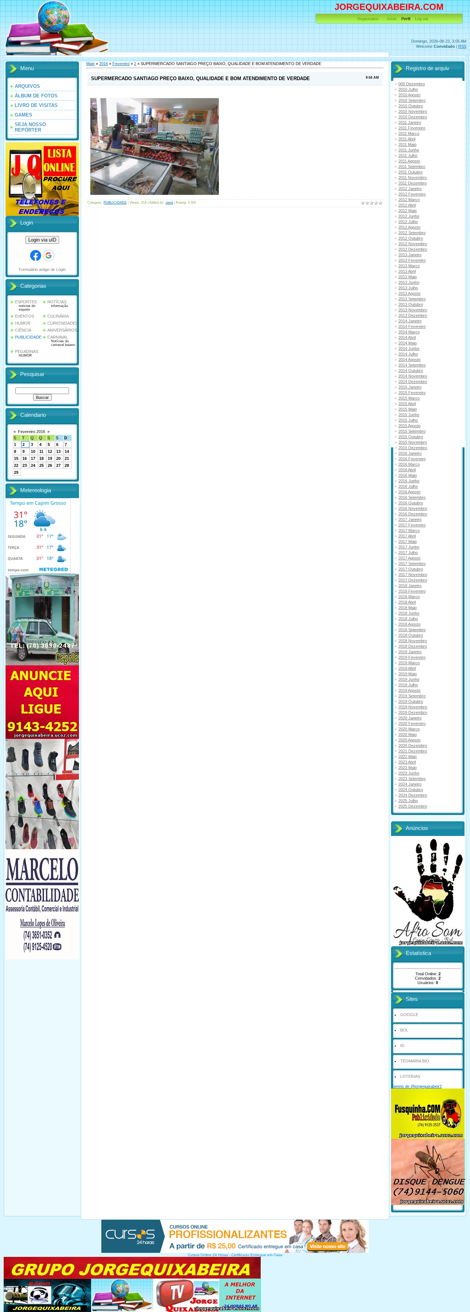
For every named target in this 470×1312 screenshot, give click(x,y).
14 (67, 451)
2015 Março (409, 398)
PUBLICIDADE (28, 337)
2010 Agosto (409, 95)
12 (50, 451)
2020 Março (409, 729)
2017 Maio (407, 541)
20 (58, 458)
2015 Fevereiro (412, 392)
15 (16, 458)
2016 (103, 63)
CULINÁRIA (58, 316)
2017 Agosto (409, 558)
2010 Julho (408, 89)
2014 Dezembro (412, 381)
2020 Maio (407, 734)
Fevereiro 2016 (31, 431)
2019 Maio (407, 674)
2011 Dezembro (412, 183)
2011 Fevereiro (411, 128)
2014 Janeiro (410, 321)
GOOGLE (409, 1014)
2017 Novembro (412, 574)
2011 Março (408, 133)
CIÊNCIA (23, 330)
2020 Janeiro (410, 718)
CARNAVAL (57, 337)
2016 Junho (408, 481)
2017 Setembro (412, 563)
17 (33, 458)
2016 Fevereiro (412, 459)
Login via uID (42, 240)
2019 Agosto (409, 690)
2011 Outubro (410, 172)
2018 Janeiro (410, 585)
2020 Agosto (409, 740)
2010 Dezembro (412, 117)
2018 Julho (408, 618)
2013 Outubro (410, 304)
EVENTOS (24, 316)
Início (392, 19)
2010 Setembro (412, 100)
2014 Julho (408, 354)
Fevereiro (121, 63)
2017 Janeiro (410, 519)
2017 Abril (407, 536)
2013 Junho (408, 282)
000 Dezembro (411, 84)
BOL (404, 1030)
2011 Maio (407, 144)
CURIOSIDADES (62, 323)
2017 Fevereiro (412, 525)
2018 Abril (407, 602)
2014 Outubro (410, 370)
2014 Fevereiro (412, 326)
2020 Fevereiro (412, 723)
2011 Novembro (412, 177)
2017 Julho (408, 552)
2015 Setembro (412, 431)
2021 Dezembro (412, 751)
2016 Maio (407, 475)
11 (41, 451)
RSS (462, 46)
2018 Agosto (409, 624)
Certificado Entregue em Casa (256, 1255)
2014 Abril (407, 337)
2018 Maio (407, 607)
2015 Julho (408, 420)
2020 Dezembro (412, 745)
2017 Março (409, 530)
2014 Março (409, 332)
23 (24, 465)
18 (41, 458)
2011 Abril (406, 139)
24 (33, 465)
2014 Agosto (409, 359)
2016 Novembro (412, 508)
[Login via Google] (48, 255)
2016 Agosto (409, 492)
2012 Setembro (412, 232)
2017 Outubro (410, 569)
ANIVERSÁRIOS (62, 330)
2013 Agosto (409, 293)
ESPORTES (26, 302)
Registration (368, 19)
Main (90, 63)
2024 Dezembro (412, 795)
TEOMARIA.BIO (414, 1061)
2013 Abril (407, 271)
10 (33, 451)
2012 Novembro (412, 244)
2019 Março (409, 663)
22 (16, 465)
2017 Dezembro (412, 580)
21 (67, 458)
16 (24, 458)
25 (41, 465)
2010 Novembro (412, 111)
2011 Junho (408, 150)
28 (67, 465)
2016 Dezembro (412, 514)
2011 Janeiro (409, 122)
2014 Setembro (412, 365)
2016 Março (409, 464)
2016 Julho (408, 486)
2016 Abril (407, 470)
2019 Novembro (412, 707)
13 (58, 451)
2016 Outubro (410, 503)
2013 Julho (408, 288)
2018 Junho (408, 613)
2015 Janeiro (410, 387)
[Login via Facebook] (35, 255)
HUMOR (22, 323)
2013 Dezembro (412, 315)
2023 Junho (408, 773)
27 (58, 465)
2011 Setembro (411, 166)
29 (16, 472)
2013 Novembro (412, 310)
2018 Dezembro (412, 646)
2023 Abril (407, 762)
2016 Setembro (412, 497)
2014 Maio (407, 343)
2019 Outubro (410, 701)
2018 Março (409, 596)
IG (402, 1045)
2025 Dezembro (412, 806)
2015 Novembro (412, 442)
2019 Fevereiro (412, 657)
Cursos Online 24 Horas (208, 1255)
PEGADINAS (26, 351)
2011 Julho (407, 155)
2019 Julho (408, 685)
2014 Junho (408, 348)
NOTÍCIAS (56, 302)
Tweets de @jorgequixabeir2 (416, 1086)
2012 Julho (408, 221)
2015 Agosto (409, 425)
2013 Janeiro (410, 255)
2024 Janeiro (410, 784)
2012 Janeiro (410, 188)
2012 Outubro (410, 238)
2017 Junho (408, 547)
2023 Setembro (412, 778)
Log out (421, 19)
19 (50, 458)
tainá (169, 202)
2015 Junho (408, 414)
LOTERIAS (410, 1076)
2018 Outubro (410, 635)
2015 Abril (407, 403)
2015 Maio (407, 409)
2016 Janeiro (410, 453)
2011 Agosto (409, 161)
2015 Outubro (410, 437)
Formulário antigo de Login (42, 269)
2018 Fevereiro (412, 591)
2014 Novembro (412, 376)
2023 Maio (407, 767)
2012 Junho (408, 216)
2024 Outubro (410, 789)
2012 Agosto (409, 227)
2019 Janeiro (410, 652)
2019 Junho (408, 679)
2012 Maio (407, 210)
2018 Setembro (412, 630)
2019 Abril (407, 668)
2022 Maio (407, 756)
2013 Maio (407, 277)
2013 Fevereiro (412, 260)
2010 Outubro (410, 106)
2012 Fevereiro (412, 194)
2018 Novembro (412, 641)
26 (50, 465)
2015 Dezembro (412, 448)
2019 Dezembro (412, 712)
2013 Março (409, 266)
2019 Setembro (412, 696)
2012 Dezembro (412, 249)
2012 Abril (407, 205)
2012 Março (409, 199)
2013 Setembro (412, 299)
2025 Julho (408, 800)
